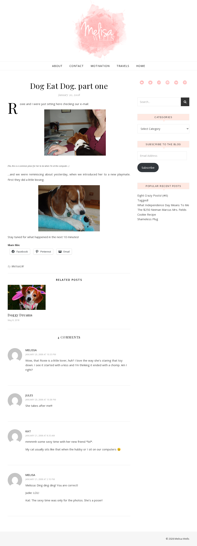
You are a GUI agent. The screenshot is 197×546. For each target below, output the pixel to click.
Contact (76, 66)
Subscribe (148, 167)
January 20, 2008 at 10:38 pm (40, 399)
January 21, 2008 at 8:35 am (40, 435)
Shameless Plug (147, 219)
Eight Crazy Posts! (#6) (152, 195)
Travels (123, 66)
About (57, 66)
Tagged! (142, 200)
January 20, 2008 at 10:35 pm (40, 354)
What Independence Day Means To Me (163, 205)
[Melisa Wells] (98, 31)
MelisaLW (18, 266)
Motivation (100, 66)
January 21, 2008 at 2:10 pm (40, 479)
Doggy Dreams (20, 315)
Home (140, 66)
